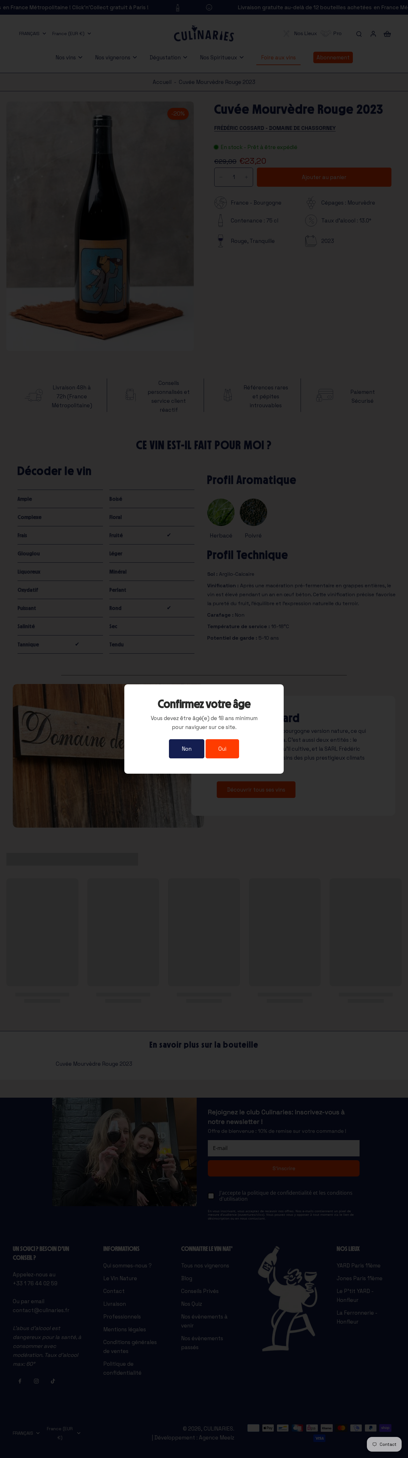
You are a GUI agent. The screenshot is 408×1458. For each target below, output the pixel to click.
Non (187, 748)
